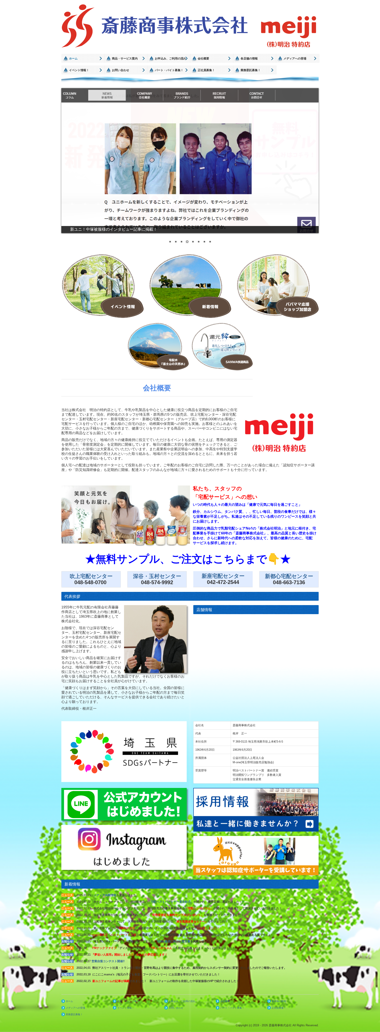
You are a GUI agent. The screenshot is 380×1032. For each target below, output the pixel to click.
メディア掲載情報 (104, 895)
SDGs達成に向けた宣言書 (173, 941)
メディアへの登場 (294, 58)
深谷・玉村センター (157, 576)
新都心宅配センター (289, 576)
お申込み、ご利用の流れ (170, 58)
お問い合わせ (120, 70)
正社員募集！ (206, 70)
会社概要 (203, 58)
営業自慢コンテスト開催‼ (108, 961)
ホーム (73, 58)
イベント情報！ (79, 70)
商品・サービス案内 (125, 58)
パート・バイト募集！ (169, 70)
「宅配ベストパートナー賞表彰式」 (171, 901)
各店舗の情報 (249, 58)
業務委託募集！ (251, 70)
